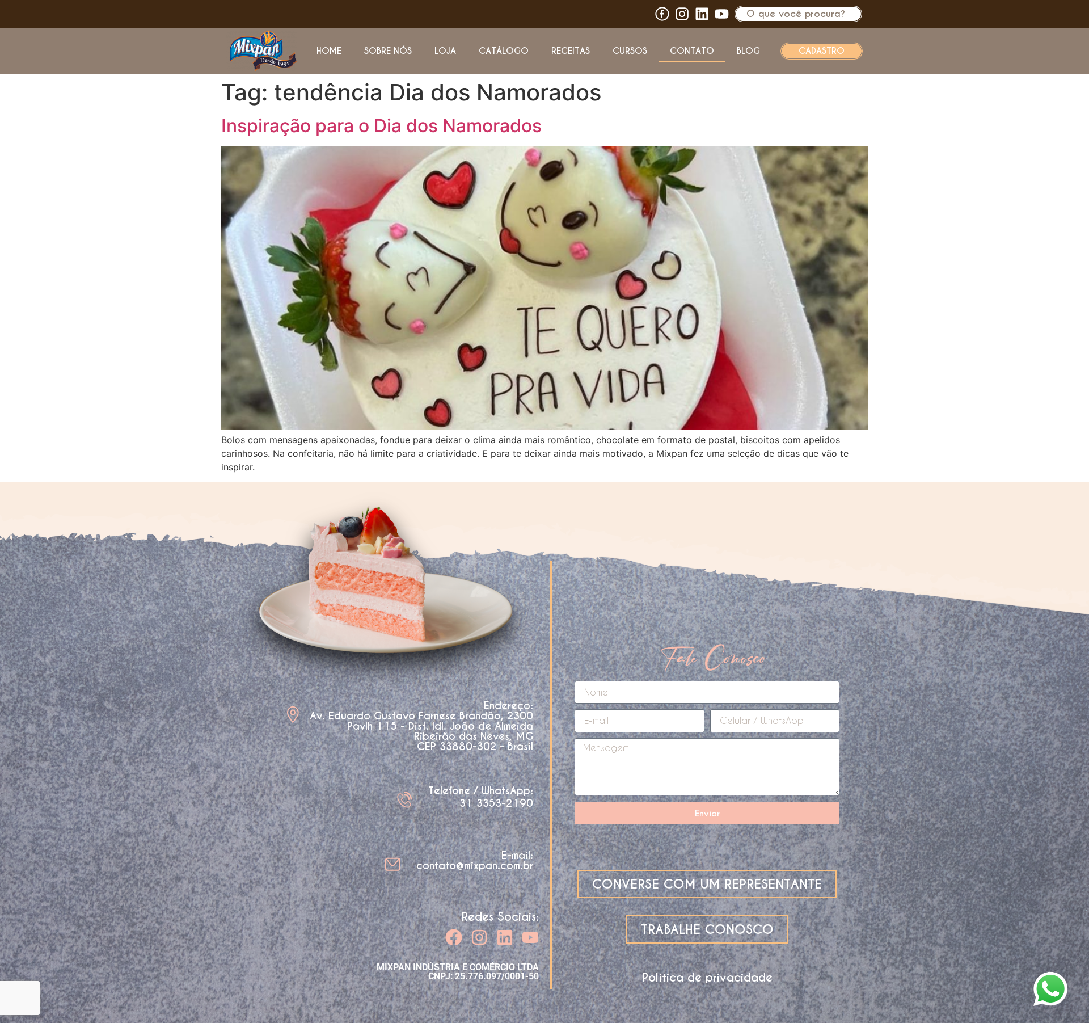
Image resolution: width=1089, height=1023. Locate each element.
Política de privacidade (707, 977)
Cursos (630, 50)
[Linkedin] (702, 14)
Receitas (570, 50)
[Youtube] (722, 14)
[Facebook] (453, 937)
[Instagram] (479, 937)
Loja (445, 50)
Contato (692, 50)
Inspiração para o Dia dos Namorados (381, 126)
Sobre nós (388, 50)
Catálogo (504, 50)
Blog (748, 50)
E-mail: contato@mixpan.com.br (474, 860)
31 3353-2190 (496, 803)
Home (328, 50)
